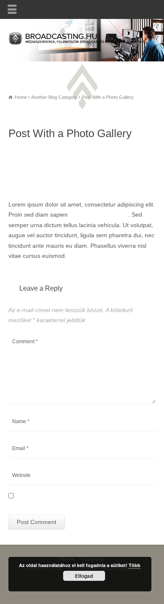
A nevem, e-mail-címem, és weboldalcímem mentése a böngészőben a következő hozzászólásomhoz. (81, 499)
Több (134, 565)
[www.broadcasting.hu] (82, 43)
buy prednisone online (98, 214)
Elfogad (84, 576)
